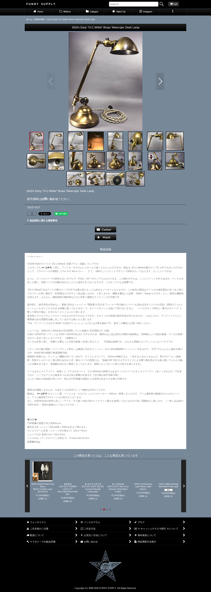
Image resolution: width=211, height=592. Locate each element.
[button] (172, 12)
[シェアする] (32, 214)
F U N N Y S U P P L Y (40, 3)
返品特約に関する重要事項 (43, 220)
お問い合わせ (49, 199)
